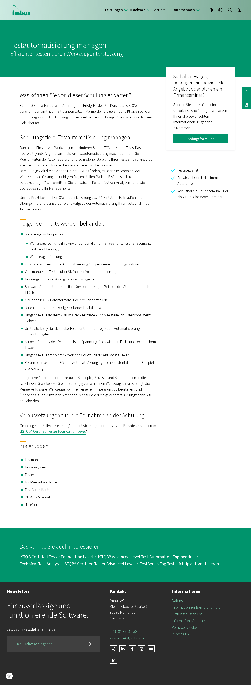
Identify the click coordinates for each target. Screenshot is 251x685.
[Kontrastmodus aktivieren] (210, 10)
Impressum (180, 634)
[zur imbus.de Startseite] (19, 10)
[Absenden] (90, 644)
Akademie (138, 10)
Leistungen (114, 10)
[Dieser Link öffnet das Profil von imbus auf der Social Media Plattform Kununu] (113, 660)
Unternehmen (183, 10)
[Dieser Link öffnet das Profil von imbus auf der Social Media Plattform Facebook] (132, 648)
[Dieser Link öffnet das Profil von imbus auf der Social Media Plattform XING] (113, 648)
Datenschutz (181, 601)
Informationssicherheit (189, 621)
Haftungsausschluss (187, 614)
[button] (230, 10)
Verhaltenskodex (184, 627)
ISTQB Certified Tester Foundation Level (56, 557)
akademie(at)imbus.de (127, 638)
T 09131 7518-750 (123, 631)
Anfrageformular (200, 139)
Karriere (159, 10)
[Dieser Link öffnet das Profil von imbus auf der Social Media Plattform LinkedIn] (122, 648)
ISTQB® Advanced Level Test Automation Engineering (146, 557)
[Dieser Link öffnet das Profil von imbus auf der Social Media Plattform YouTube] (151, 648)
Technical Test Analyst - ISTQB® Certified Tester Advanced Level (77, 564)
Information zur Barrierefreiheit (196, 607)
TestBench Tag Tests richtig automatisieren (179, 564)
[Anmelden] (239, 10)
